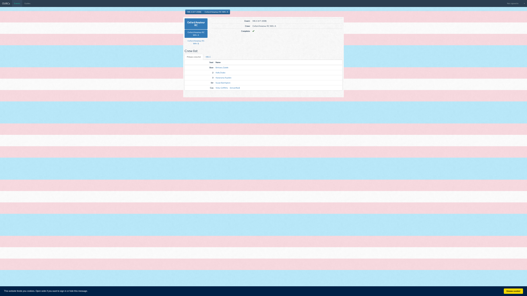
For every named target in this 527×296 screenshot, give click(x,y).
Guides (27, 3)
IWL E (208, 57)
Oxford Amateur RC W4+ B (196, 42)
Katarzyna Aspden (223, 77)
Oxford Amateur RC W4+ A (216, 12)
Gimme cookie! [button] (513, 291)
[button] (88, 291)
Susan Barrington (223, 83)
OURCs (6, 3)
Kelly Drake (220, 72)
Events (17, 3)
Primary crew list (194, 57)
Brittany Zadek (222, 67)
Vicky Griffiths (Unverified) (228, 88)
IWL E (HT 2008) (194, 12)
